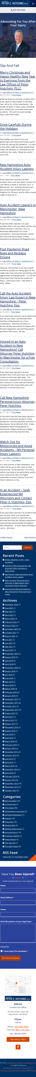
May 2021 (9, 647)
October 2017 (10, 706)
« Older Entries (6, 537)
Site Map (16, 1068)
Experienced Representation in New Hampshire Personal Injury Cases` (18, 591)
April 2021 (9, 650)
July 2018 (8, 675)
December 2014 (11, 769)
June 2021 (9, 643)
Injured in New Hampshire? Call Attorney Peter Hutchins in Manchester (18, 568)
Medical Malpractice (13, 829)
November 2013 (11, 787)
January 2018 (10, 696)
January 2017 (10, 724)
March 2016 (9, 741)
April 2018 (9, 685)
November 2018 (11, 668)
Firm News (16, 95)
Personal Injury (11, 832)
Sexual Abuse (10, 839)
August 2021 (10, 636)
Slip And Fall (10, 843)
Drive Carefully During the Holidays (15, 127)
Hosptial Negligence (13, 815)
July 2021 (8, 640)
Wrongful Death (11, 846)
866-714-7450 (22, 1029)
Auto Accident (11, 801)
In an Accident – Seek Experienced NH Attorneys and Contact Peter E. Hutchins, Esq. (16, 496)
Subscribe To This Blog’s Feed (15, 857)
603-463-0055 (19, 10)
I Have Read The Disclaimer (15, 951)
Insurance (9, 822)
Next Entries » (30, 537)
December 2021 (11, 629)
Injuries (8, 818)
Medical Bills (10, 825)
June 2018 (9, 678)
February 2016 (11, 745)
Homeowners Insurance (14, 811)
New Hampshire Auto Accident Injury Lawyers (17, 167)
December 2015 (11, 752)
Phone (3, 909)
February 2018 (11, 692)
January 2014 (10, 780)
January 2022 (10, 626)
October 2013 (10, 790)
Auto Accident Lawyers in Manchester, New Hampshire (18, 209)
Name (3, 885)
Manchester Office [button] (18, 1039)
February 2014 (11, 776)
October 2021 (10, 633)
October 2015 (10, 755)
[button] (33, 3)
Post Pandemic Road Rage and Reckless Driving (14, 253)
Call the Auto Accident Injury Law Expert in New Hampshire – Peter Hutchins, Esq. (17, 299)
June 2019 (9, 661)
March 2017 (9, 720)
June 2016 (9, 734)
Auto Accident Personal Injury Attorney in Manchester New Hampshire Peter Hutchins (17, 583)
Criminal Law (10, 804)
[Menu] (33, 3)
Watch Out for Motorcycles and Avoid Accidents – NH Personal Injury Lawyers (17, 448)
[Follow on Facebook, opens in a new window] (18, 1047)
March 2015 (9, 766)
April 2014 (9, 773)
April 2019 (9, 664)
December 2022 (11, 604)
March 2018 (9, 689)
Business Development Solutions (14, 1070)
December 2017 (11, 699)
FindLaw (33, 1070)
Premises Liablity (12, 836)
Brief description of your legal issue (15, 921)
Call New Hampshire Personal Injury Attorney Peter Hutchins (17, 402)
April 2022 (9, 615)
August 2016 (10, 731)
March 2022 (9, 618)
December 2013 (11, 783)
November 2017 (11, 703)
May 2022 (9, 611)
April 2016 (9, 738)
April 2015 (9, 762)
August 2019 (10, 657)
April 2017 (9, 717)
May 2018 (9, 682)
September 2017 (12, 710)
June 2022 (9, 608)
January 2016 (10, 748)
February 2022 (11, 622)
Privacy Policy (26, 1068)
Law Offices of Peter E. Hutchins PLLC (17, 92)
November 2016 (11, 727)
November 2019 (11, 654)
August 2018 (10, 671)
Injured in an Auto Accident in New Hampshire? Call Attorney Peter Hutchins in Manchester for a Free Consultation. (17, 351)
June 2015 (9, 759)
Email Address (7, 897)
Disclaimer (4, 946)
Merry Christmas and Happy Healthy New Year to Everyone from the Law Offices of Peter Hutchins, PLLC (17, 80)
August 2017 (10, 713)
